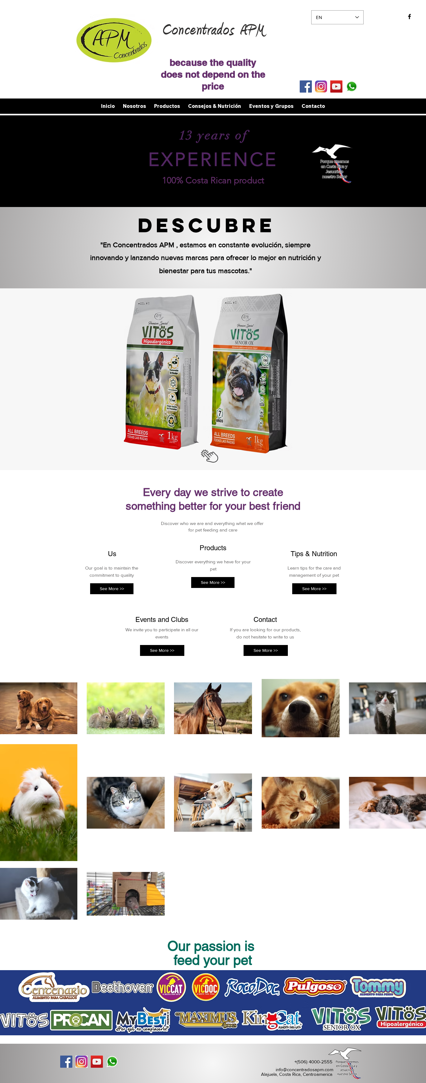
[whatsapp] (352, 86)
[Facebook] (306, 86)
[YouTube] (336, 86)
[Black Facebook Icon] (409, 16)
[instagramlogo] (321, 86)
